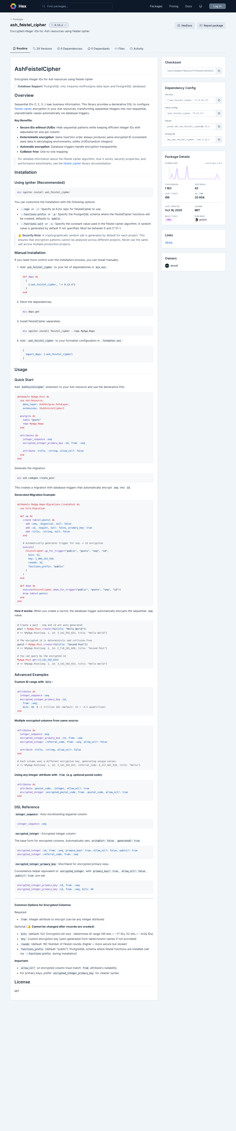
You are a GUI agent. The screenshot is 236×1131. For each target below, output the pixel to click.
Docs (188, 6)
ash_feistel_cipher (28, 24)
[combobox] (76, 6)
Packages (156, 6)
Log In (217, 6)
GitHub (169, 242)
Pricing (173, 6)
